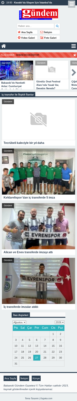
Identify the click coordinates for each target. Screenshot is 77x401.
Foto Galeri (50, 38)
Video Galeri (27, 38)
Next (74, 72)
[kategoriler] (73, 46)
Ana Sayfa (26, 32)
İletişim (47, 32)
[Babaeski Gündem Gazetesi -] (38, 14)
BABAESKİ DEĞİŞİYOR (27, 55)
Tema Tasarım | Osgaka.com (38, 398)
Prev (3, 72)
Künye (36, 378)
